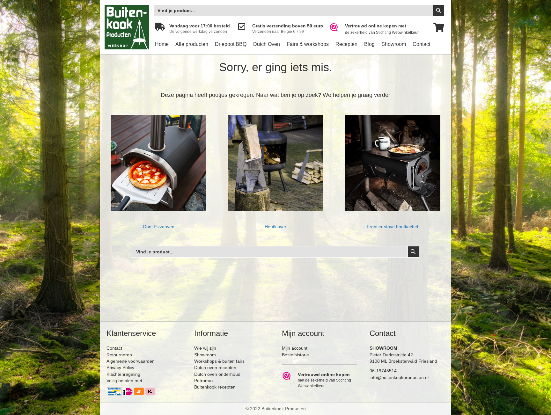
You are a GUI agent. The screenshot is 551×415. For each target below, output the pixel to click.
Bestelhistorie (295, 354)
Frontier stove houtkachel (392, 226)
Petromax (204, 380)
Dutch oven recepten (215, 367)
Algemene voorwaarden (131, 361)
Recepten (346, 44)
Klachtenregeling (123, 374)
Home (162, 44)
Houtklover (275, 226)
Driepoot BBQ (230, 44)
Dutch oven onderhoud (217, 374)
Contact (421, 44)
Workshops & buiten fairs (219, 361)
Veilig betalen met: (125, 380)
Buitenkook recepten (215, 387)
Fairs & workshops (308, 44)
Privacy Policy (120, 367)
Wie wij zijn (205, 348)
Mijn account (294, 348)
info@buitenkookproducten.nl (399, 377)
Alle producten (191, 44)
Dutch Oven (266, 44)
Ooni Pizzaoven (158, 226)
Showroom (393, 44)
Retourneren (119, 354)
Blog (369, 44)
